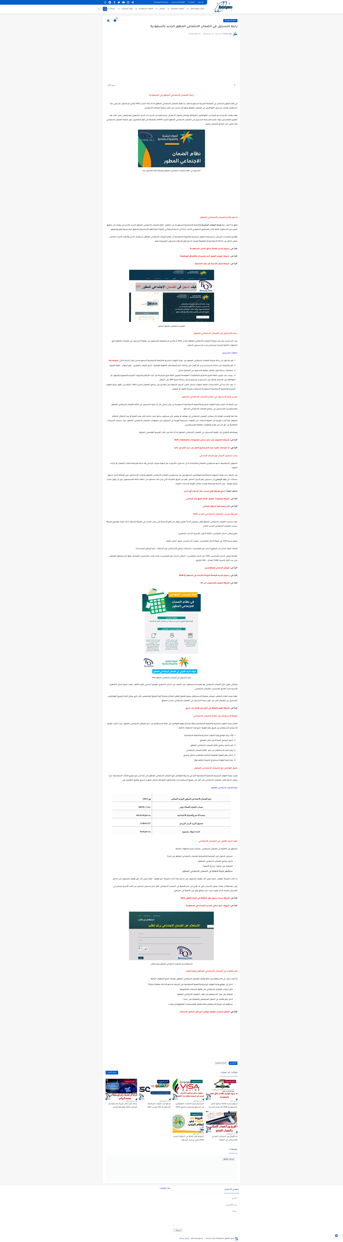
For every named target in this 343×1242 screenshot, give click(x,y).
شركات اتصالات (108, 9)
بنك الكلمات (165, 1188)
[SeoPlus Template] (236, 1238)
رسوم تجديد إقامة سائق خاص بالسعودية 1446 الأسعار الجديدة (223, 1106)
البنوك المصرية (177, 9)
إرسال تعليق (228, 1159)
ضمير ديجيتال (184, 1238)
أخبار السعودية (230, 20)
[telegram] (132, 2)
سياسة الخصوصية (161, 2)
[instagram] (128, 2)
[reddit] (109, 2)
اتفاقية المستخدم (178, 2)
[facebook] (114, 2)
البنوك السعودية (146, 9)
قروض (162, 9)
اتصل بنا (191, 2)
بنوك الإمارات (127, 9)
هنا (169, 856)
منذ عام (232, 1101)
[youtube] (123, 2)
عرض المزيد (112, 1072)
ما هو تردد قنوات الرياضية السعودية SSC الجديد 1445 (159, 1106)
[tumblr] (105, 2)
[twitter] (118, 2)
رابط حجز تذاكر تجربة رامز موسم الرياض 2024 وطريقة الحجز (123, 1106)
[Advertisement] (171, 60)
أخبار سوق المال (197, 9)
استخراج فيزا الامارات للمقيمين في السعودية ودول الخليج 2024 (190, 1106)
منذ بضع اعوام (197, 1101)
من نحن (200, 2)
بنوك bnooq (210, 1238)
